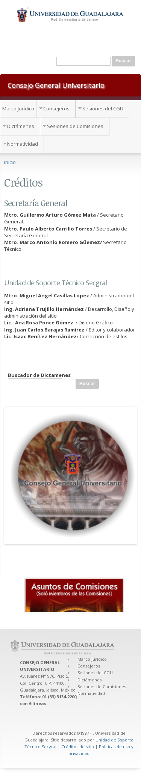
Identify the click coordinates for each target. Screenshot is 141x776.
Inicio (10, 162)
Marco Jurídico (18, 108)
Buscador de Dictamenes (39, 375)
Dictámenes (20, 126)
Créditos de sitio (77, 746)
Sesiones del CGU (102, 108)
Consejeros (56, 108)
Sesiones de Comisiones (75, 126)
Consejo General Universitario (56, 85)
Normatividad (22, 143)
